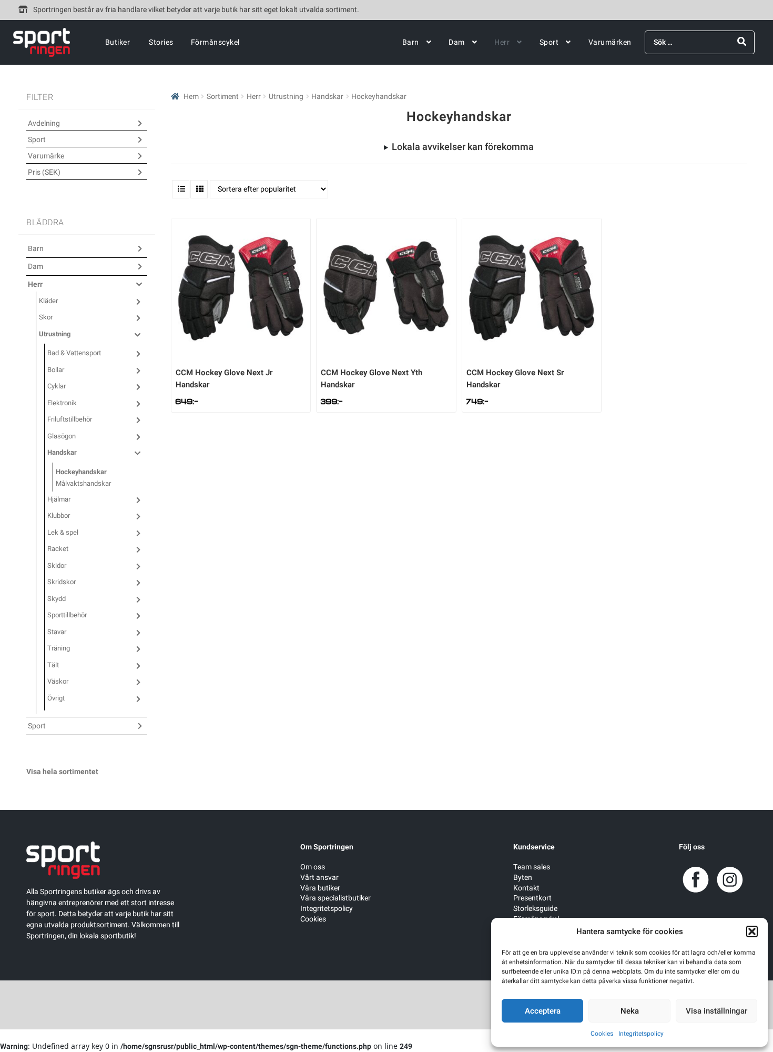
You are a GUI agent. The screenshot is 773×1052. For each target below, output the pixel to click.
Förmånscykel (215, 42)
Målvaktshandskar (83, 483)
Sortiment (223, 96)
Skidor (56, 565)
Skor (46, 317)
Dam (457, 42)
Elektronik (62, 403)
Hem (191, 96)
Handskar (327, 96)
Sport (549, 42)
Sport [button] (37, 139)
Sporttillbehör (67, 615)
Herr (502, 42)
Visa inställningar (716, 1011)
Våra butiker (320, 888)
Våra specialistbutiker (335, 898)
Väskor (57, 681)
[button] (752, 931)
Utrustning (286, 96)
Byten (522, 877)
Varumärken (610, 42)
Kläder (48, 301)
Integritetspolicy (641, 1033)
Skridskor (61, 582)
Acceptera (543, 1011)
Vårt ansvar (319, 877)
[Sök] (741, 41)
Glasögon (61, 436)
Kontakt (526, 888)
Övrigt (56, 698)
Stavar (56, 632)
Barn (410, 42)
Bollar (55, 370)
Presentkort (532, 898)
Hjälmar (58, 499)
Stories (161, 42)
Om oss (312, 867)
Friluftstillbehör (69, 419)
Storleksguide (535, 908)
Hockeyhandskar (81, 472)
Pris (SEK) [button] (44, 172)
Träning (58, 648)
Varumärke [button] (46, 156)
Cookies (602, 1033)
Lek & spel (62, 532)
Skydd (56, 599)
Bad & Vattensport (74, 353)
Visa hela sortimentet (62, 771)
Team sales (531, 867)
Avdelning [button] (44, 123)
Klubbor (58, 515)
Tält (53, 665)
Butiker (117, 42)
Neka (630, 1011)
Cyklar (56, 386)
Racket (57, 549)
